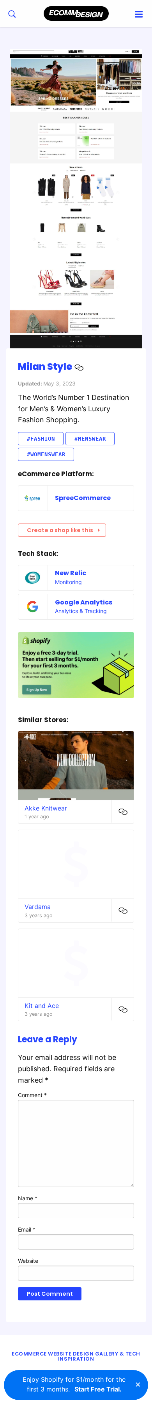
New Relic (70, 572)
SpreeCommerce (83, 497)
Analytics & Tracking (81, 611)
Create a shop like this (60, 530)
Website (28, 1260)
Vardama (38, 907)
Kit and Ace (42, 1006)
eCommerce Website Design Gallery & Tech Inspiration (76, 1356)
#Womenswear (46, 454)
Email (26, 1229)
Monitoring (68, 582)
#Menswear (90, 439)
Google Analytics (83, 602)
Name (27, 1198)
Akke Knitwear (46, 808)
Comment (32, 1095)
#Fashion (41, 439)
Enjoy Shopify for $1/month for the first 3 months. (74, 1384)
